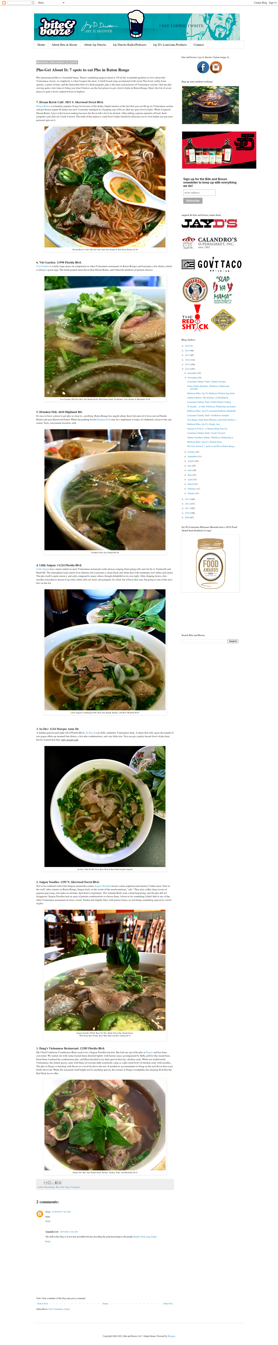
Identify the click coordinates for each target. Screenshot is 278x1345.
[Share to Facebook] (56, 1183)
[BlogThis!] (49, 1183)
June (190, 470)
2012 (187, 503)
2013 (187, 499)
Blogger (171, 1335)
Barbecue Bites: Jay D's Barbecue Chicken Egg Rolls (211, 393)
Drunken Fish (104, 419)
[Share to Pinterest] (60, 1183)
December (192, 372)
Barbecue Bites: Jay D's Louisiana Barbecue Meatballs (211, 410)
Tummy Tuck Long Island (144, 1236)
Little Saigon (43, 569)
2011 (187, 508)
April (190, 479)
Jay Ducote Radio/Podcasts (130, 44)
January (191, 493)
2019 (187, 345)
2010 (187, 512)
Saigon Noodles (103, 886)
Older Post (168, 1303)
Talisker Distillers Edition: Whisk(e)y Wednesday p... (211, 437)
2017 (187, 354)
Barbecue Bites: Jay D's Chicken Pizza (204, 441)
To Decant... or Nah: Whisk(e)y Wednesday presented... (212, 406)
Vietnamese (75, 1187)
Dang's (149, 1052)
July (190, 465)
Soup (67, 1187)
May (190, 474)
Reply (48, 1221)
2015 (187, 364)
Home (41, 44)
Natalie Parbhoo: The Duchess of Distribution (207, 397)
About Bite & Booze (64, 44)
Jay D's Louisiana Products (170, 44)
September (193, 456)
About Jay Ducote (95, 44)
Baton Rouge (49, 1187)
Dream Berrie (43, 106)
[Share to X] (53, 1183)
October (191, 451)
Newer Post (42, 1303)
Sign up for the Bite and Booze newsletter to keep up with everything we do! (210, 182)
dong (47, 1211)
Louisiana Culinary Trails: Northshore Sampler (208, 415)
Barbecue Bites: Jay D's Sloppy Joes (203, 423)
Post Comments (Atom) (59, 1308)
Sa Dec (89, 732)
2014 (187, 368)
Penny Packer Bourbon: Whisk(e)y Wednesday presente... (208, 387)
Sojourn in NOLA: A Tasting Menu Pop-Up (207, 428)
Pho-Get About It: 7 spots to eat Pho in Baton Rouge (211, 446)
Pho (62, 1187)
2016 (187, 359)
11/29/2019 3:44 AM (61, 1211)
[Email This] (45, 1183)
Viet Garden (42, 266)
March (191, 483)
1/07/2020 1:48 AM (69, 1231)
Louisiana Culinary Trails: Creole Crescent (206, 432)
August (191, 460)
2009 (187, 517)
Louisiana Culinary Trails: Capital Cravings (206, 381)
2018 (187, 350)
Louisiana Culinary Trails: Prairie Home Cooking (209, 401)
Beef (58, 1187)
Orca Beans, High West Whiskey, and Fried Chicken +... (212, 419)
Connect (199, 44)
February (192, 488)
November (193, 377)
